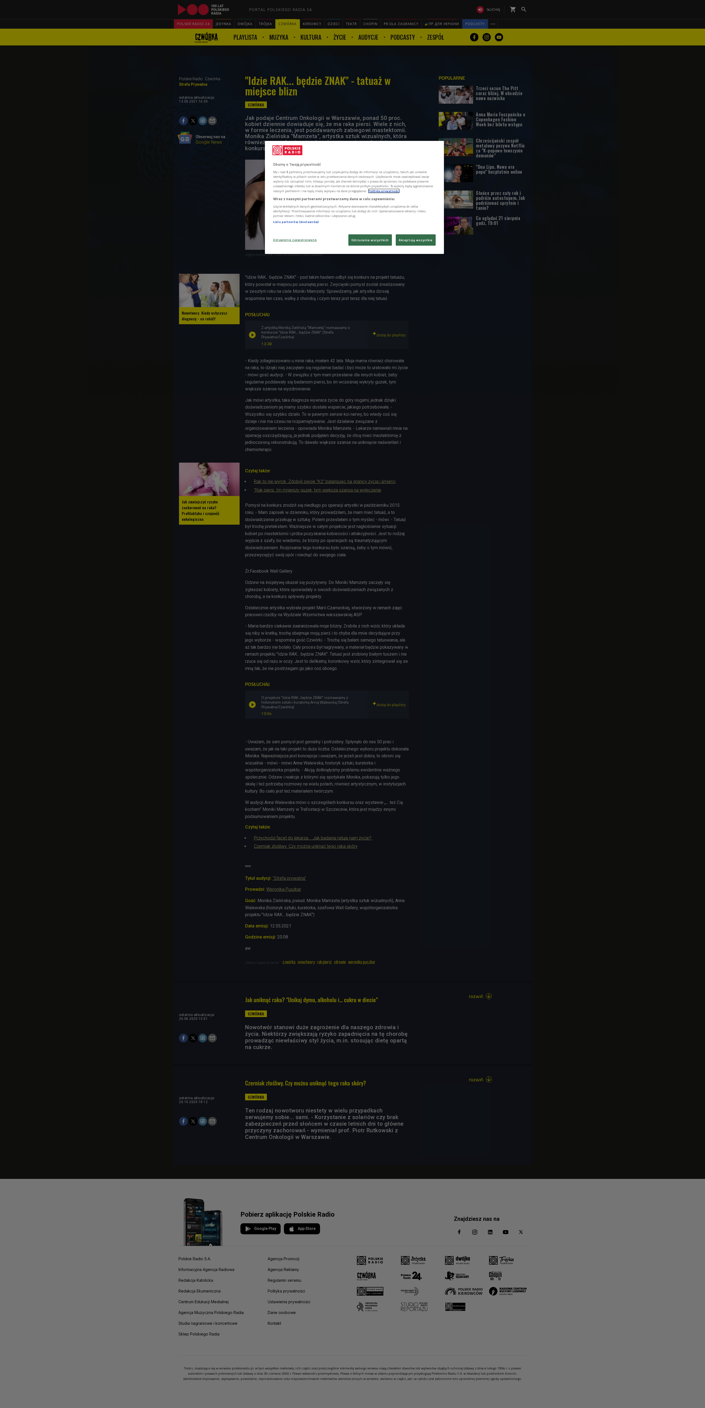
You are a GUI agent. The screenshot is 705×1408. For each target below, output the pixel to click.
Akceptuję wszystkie (416, 240)
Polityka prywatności (384, 191)
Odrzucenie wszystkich (370, 240)
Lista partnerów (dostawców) (296, 221)
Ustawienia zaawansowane (295, 239)
